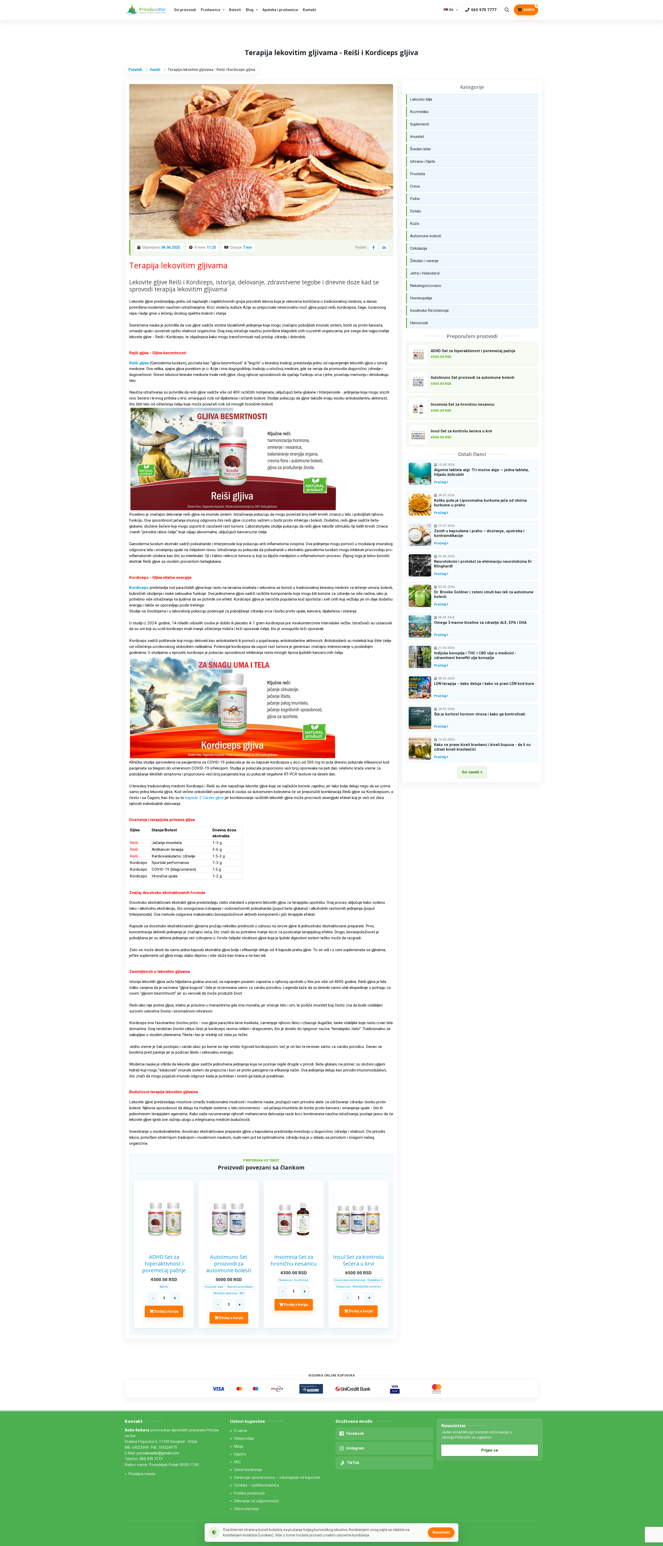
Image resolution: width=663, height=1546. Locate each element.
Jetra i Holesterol (424, 273)
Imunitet (417, 136)
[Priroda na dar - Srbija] (147, 10)
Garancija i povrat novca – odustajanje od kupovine (277, 1477)
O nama (240, 1431)
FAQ (237, 1462)
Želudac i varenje (424, 260)
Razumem (441, 1532)
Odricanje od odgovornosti (256, 1501)
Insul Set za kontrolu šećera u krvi (358, 1260)
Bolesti (235, 10)
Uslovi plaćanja (246, 1509)
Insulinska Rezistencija (429, 310)
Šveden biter (420, 149)
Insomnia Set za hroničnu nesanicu (294, 1260)
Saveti (155, 70)
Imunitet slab (214, 1287)
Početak (135, 70)
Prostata (417, 174)
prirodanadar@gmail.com (158, 1453)
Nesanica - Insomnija (293, 1280)
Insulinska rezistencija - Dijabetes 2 (358, 1280)
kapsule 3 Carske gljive (204, 797)
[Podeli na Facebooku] (373, 247)
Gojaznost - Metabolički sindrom (358, 1286)
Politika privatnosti (249, 1493)
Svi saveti (470, 772)
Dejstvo (240, 1454)
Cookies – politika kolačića (256, 1485)
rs (451, 10)
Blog (250, 10)
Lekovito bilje (421, 99)
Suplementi (419, 124)
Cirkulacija (418, 248)
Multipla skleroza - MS (229, 1293)
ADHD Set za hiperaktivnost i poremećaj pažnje (164, 1264)
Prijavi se (489, 1450)
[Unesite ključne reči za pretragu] (506, 9)
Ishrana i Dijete (422, 161)
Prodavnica (210, 10)
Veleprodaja (244, 1438)
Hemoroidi (419, 323)
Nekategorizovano (425, 285)
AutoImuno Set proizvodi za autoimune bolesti (228, 1264)
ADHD (164, 1287)
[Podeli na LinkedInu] (384, 247)
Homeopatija (421, 298)
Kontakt (309, 10)
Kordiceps (139, 587)
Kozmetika (419, 111)
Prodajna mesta (141, 1474)
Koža (414, 223)
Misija (238, 1446)
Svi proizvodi (185, 10)
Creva (415, 186)
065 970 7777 (151, 1459)
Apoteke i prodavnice (280, 10)
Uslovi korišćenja (248, 1470)
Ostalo (415, 211)
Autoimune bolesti (240, 1287)
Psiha (415, 198)
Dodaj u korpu (166, 1311)
